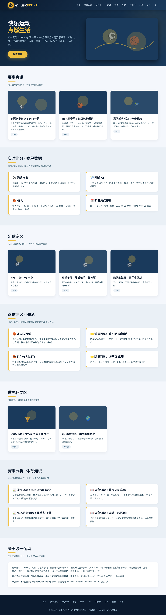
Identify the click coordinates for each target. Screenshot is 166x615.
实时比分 (99, 5)
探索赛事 (17, 54)
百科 (141, 5)
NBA (124, 5)
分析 (149, 5)
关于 (156, 5)
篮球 (116, 5)
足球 (109, 5)
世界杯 (133, 5)
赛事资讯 (88, 5)
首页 (79, 5)
